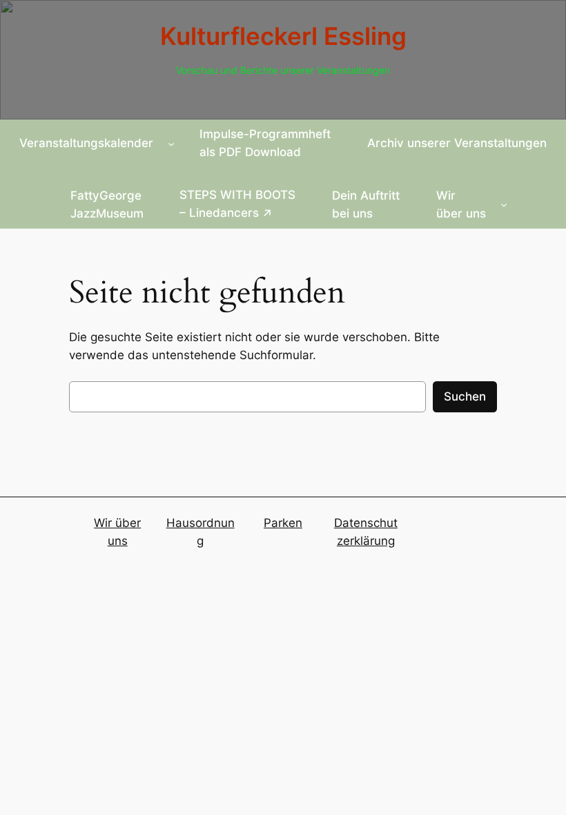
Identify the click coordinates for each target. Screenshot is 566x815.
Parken (283, 523)
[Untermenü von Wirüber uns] (503, 204)
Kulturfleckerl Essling (283, 35)
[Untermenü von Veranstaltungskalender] (171, 143)
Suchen (465, 396)
